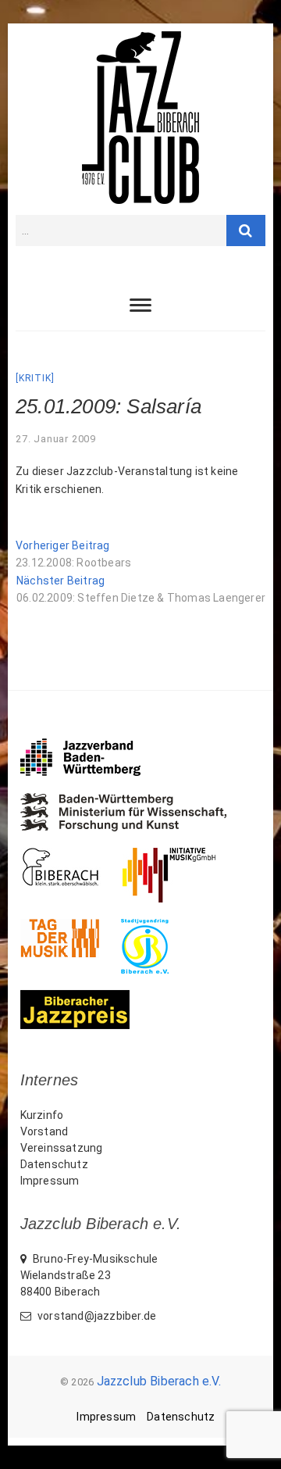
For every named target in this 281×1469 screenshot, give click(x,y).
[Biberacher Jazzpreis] (85, 998)
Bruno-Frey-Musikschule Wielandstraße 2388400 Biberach (89, 1275)
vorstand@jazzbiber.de (95, 1316)
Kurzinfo (42, 1115)
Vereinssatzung (61, 1148)
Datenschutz (54, 1164)
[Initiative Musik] (180, 855)
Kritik (35, 378)
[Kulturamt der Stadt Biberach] (71, 855)
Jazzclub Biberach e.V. (159, 1381)
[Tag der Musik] (70, 926)
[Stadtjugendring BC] (155, 926)
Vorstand (44, 1131)
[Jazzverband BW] (91, 745)
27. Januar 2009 (56, 439)
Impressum (50, 1180)
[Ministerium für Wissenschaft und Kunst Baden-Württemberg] (134, 801)
